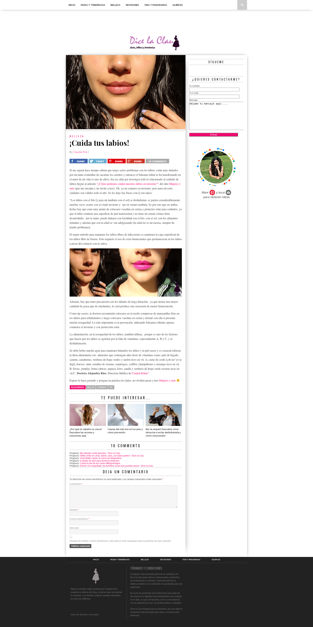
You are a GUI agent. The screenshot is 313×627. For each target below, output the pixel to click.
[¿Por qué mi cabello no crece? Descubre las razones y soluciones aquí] (88, 424)
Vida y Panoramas (155, 5)
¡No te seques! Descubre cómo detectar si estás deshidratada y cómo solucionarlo (163, 432)
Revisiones (132, 5)
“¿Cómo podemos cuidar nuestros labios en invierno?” (128, 184)
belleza (90, 387)
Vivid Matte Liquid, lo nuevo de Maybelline (101, 458)
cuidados (102, 387)
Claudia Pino (80, 152)
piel (111, 387)
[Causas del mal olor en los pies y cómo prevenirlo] (126, 424)
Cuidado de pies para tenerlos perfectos (99, 461)
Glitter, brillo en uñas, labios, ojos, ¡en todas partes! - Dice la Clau (112, 455)
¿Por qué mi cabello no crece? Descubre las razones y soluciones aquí (86, 432)
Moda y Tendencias (93, 5)
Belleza (115, 5)
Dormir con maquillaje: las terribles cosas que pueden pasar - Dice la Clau (116, 466)
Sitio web (74, 528)
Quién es (177, 5)
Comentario (76, 484)
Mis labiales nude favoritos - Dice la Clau (100, 453)
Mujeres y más (167, 380)
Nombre (74, 510)
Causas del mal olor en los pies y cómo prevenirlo (125, 431)
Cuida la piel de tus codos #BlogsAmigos (100, 463)
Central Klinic (140, 373)
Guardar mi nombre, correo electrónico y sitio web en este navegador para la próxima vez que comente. (120, 541)
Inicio (72, 5)
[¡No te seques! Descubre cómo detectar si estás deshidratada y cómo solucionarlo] (164, 424)
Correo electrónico (79, 519)
